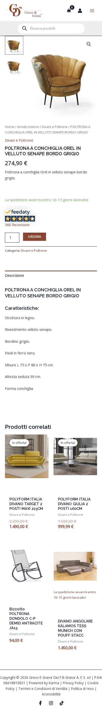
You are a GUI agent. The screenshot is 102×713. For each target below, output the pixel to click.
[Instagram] (51, 703)
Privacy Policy (73, 683)
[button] (88, 44)
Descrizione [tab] (14, 275)
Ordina (34, 237)
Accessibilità (51, 694)
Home (9, 126)
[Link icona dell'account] (80, 10)
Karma (54, 683)
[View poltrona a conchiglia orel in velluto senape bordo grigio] (14, 45)
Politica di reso (82, 688)
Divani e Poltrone (55, 126)
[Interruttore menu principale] (92, 10)
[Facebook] (40, 703)
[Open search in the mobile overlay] (51, 28)
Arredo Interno (28, 126)
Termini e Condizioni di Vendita (42, 688)
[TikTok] (61, 703)
